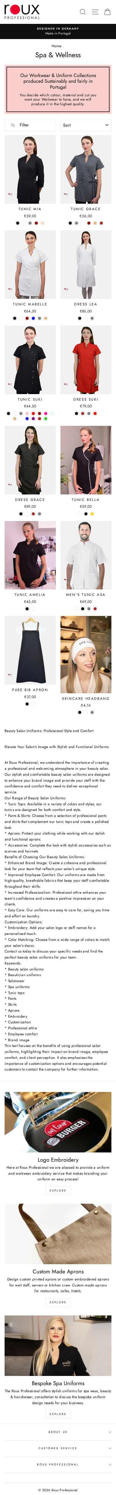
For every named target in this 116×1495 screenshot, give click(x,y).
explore (58, 1191)
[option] (58, 31)
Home (56, 46)
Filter (23, 125)
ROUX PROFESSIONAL (58, 1464)
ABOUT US (57, 1432)
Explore (58, 1414)
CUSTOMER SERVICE (58, 1448)
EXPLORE (58, 1302)
